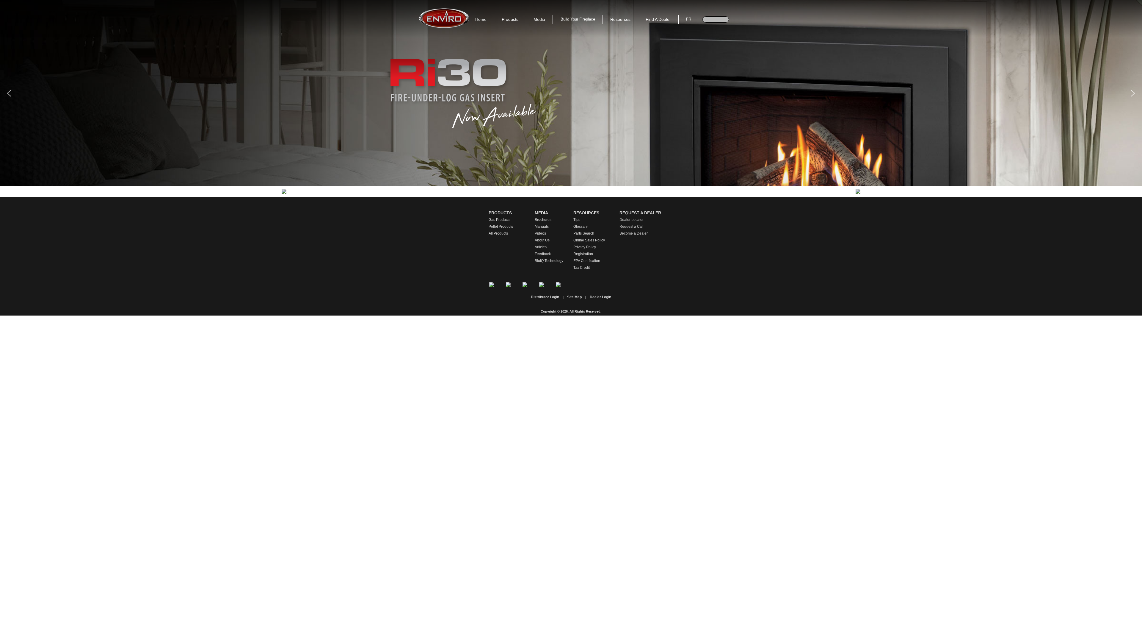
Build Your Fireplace (578, 19)
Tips (576, 220)
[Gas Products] (284, 191)
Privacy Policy (584, 247)
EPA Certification (586, 261)
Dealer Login (600, 297)
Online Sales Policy (589, 240)
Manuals (542, 226)
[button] (9, 93)
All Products (498, 233)
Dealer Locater (631, 220)
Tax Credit (581, 268)
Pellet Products (501, 226)
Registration (583, 254)
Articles (541, 247)
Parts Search (583, 233)
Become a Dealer (633, 233)
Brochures (543, 220)
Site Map (574, 297)
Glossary (580, 226)
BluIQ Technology (549, 261)
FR (688, 19)
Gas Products (499, 220)
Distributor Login (545, 297)
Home (481, 19)
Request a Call (631, 226)
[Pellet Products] (858, 191)
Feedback (543, 254)
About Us (542, 240)
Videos (540, 233)
